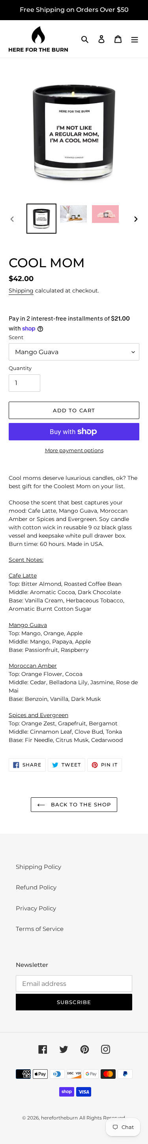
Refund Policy (36, 887)
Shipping (21, 290)
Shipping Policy (38, 866)
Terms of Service (40, 929)
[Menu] (134, 38)
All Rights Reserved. (102, 1118)
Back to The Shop (80, 804)
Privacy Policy (36, 908)
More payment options (74, 450)
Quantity (20, 368)
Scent (16, 337)
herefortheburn (59, 1118)
